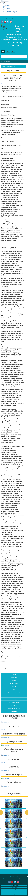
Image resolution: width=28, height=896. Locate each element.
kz (3, 51)
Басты (3, 66)
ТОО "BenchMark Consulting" (14, 878)
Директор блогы (11, 66)
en (13, 51)
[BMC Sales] (4, 0)
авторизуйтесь (19, 669)
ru (8, 51)
